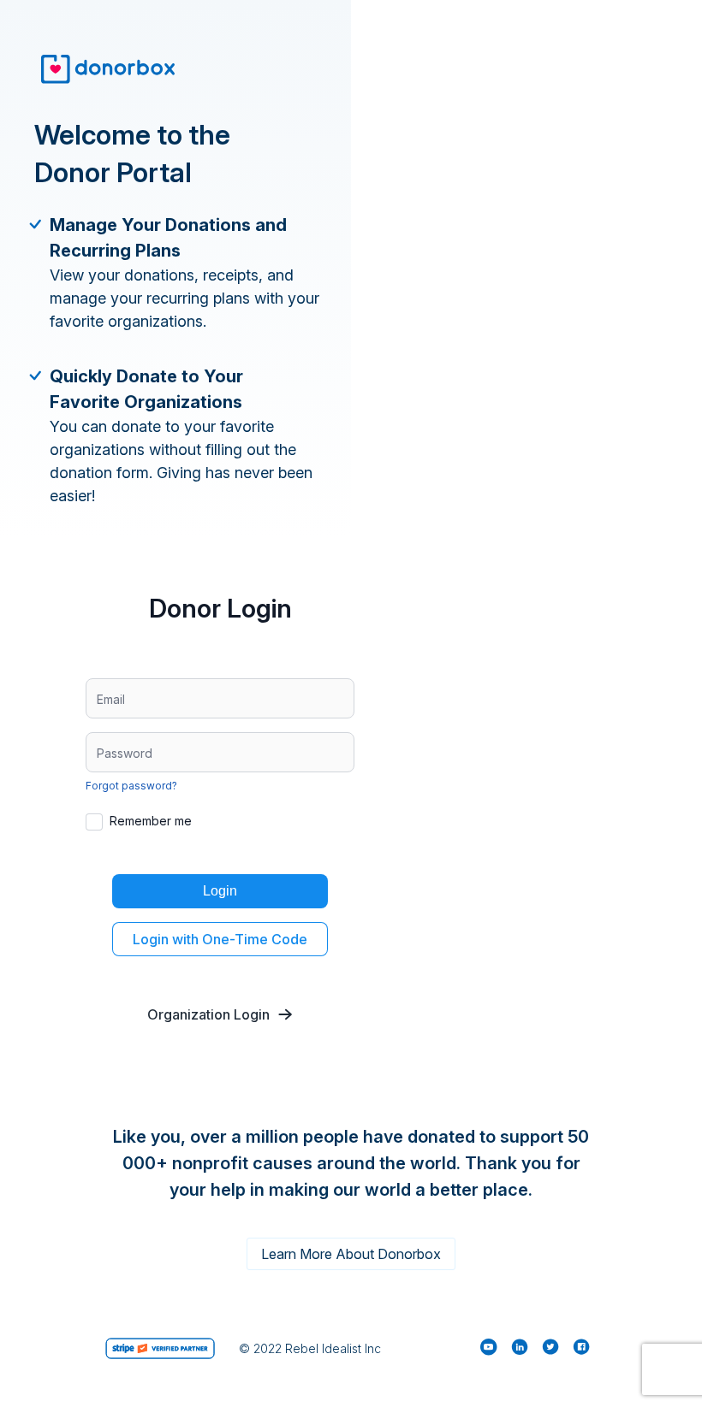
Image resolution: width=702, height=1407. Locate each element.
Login (220, 891)
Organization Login (208, 1014)
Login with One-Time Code (220, 939)
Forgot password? (131, 785)
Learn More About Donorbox (351, 1253)
